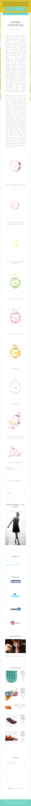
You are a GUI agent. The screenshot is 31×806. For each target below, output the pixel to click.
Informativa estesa (18, 8)
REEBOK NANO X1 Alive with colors (22, 673)
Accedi (7, 776)
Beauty (12, 467)
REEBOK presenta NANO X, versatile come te (23, 734)
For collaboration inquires (12, 564)
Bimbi (7, 560)
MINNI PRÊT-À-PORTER (19, 705)
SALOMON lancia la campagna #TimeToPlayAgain (23, 717)
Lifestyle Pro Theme (17, 801)
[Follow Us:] (15, 581)
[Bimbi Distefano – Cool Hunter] (15, 527)
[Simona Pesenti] (15, 646)
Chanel (16, 469)
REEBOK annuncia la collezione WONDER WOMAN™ (22, 691)
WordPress (16, 803)
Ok (8, 8)
